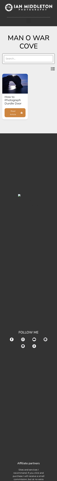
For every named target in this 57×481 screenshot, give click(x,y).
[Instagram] (23, 339)
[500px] (34, 346)
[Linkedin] (23, 346)
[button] (28, 20)
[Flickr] (45, 339)
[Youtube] (34, 339)
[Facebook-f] (12, 339)
